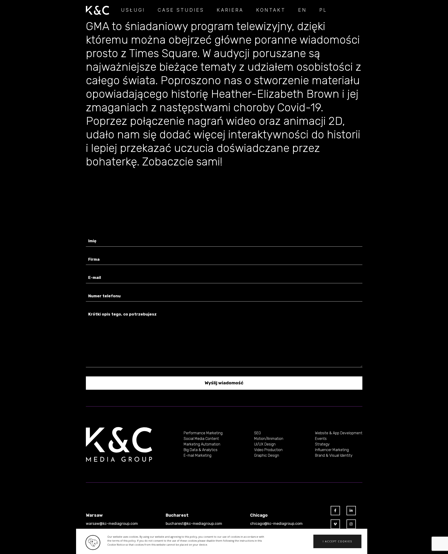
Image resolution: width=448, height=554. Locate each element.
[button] (337, 541)
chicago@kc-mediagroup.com (276, 523)
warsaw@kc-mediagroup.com (112, 523)
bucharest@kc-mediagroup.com (194, 523)
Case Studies (181, 10)
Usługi (133, 10)
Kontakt (271, 10)
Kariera (230, 10)
